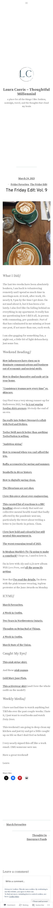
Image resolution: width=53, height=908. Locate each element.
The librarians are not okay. (18, 488)
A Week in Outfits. (13, 612)
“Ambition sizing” (12, 444)
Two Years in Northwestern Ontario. (23, 620)
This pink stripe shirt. (15, 662)
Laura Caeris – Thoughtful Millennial (26, 91)
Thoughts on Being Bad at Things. (21, 628)
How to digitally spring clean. (19, 480)
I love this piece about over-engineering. (25, 496)
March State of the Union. (17, 644)
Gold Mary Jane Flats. (15, 678)
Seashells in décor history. (17, 472)
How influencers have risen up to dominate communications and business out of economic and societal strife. (25, 364)
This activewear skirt (14, 686)
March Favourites (16, 824)
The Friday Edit (38, 184)
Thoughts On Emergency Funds (37, 837)
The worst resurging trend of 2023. (22, 543)
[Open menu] (26, 3)
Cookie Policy (14, 897)
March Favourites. (13, 604)
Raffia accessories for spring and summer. (26, 464)
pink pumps (21, 670)
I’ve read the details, (24, 579)
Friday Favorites (20, 184)
